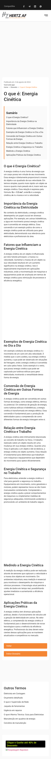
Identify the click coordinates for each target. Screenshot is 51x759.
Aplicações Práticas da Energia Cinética (23, 155)
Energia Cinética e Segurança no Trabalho (24, 147)
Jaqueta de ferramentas (14, 706)
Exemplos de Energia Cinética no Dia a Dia (24, 132)
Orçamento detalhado (13, 698)
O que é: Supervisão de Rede (16, 702)
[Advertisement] (25, 47)
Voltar (9, 646)
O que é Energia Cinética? (17, 117)
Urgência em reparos (13, 710)
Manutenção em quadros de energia (19, 719)
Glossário (14, 87)
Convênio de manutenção (15, 723)
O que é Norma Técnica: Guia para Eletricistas (24, 714)
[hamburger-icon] (46, 15)
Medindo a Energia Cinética (18, 151)
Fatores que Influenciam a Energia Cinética (24, 128)
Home (6, 87)
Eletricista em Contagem (14, 693)
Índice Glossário (13, 654)
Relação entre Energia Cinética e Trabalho (24, 143)
